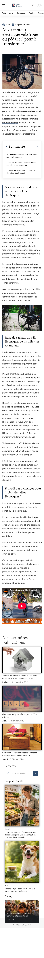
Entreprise (8, 829)
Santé (5, 759)
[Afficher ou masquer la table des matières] (31, 146)
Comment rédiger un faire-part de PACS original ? (20, 715)
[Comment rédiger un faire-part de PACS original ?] (22, 699)
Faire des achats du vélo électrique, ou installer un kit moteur (21, 163)
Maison (5, 682)
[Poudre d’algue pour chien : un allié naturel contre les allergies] (22, 862)
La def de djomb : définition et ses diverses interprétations (21, 914)
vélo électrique (10, 122)
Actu (4, 721)
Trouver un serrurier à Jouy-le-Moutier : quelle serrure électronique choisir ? (19, 677)
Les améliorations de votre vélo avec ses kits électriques (21, 155)
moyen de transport (30, 111)
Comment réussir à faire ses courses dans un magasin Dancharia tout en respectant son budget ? (20, 834)
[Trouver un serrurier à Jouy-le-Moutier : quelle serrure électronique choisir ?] (22, 660)
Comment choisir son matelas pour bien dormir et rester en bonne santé (19, 754)
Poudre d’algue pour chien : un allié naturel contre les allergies (20, 889)
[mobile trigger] (4, 5)
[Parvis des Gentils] (16, 5)
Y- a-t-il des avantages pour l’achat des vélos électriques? (21, 171)
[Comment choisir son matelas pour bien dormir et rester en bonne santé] (22, 737)
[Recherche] (33, 5)
